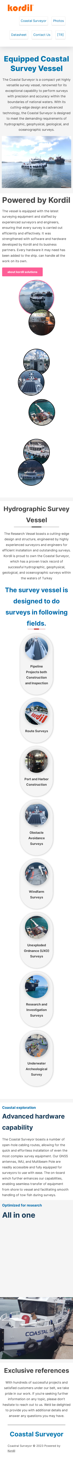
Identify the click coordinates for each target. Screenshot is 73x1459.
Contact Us (41, 35)
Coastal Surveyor (33, 21)
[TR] (60, 35)
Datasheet (19, 35)
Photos (58, 21)
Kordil (11, 1450)
